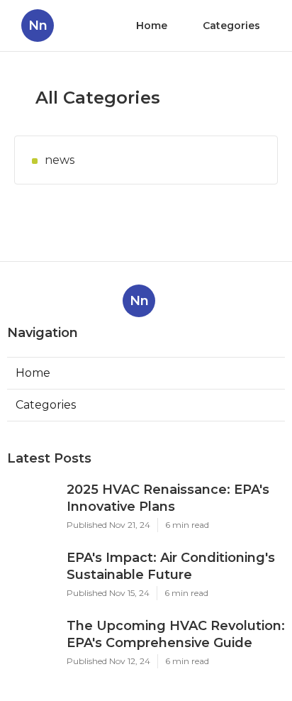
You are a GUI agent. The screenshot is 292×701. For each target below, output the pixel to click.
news (59, 160)
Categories (231, 25)
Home (151, 25)
